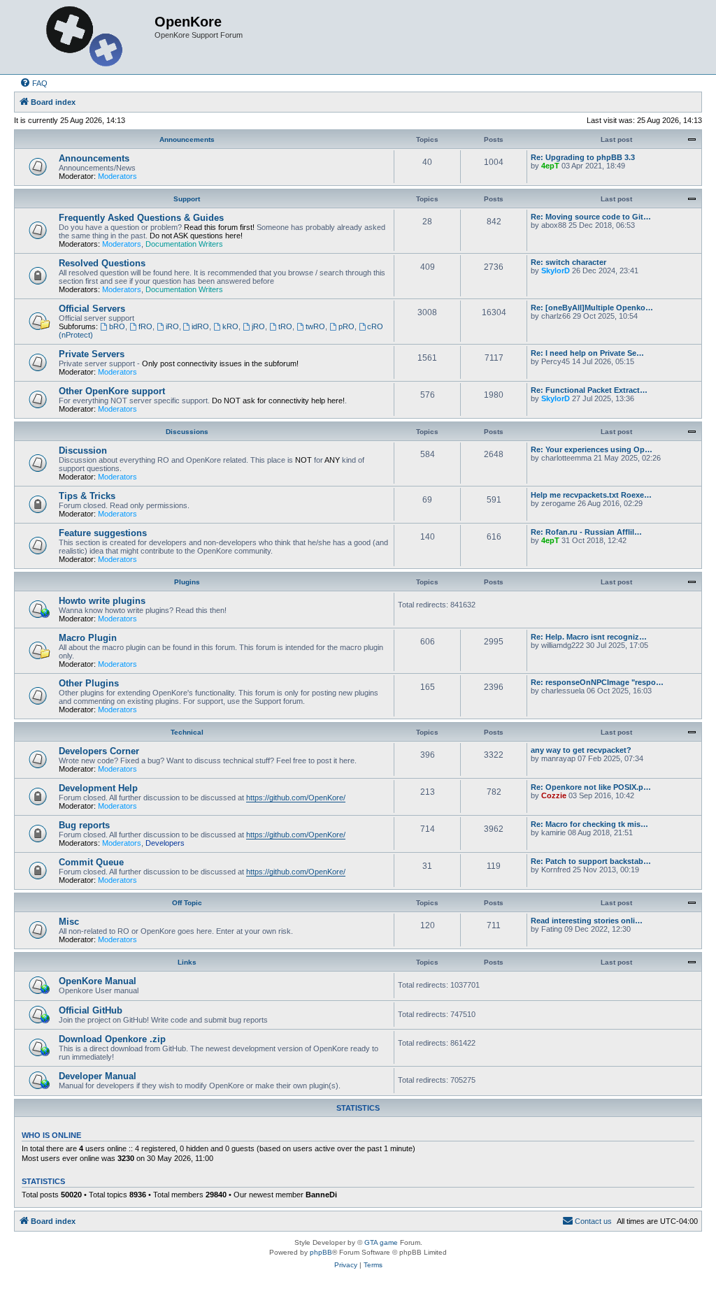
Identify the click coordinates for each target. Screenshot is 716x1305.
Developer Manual (97, 1076)
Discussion (83, 450)
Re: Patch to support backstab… (591, 861)
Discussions (187, 431)
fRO (145, 326)
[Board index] (86, 37)
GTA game (381, 1242)
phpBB (321, 1252)
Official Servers (92, 308)
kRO (230, 326)
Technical (187, 732)
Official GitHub (90, 1010)
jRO (258, 326)
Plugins (187, 582)
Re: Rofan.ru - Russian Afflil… (586, 532)
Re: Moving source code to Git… (591, 216)
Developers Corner (99, 751)
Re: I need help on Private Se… (587, 353)
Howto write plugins (102, 601)
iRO (172, 326)
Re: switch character (568, 262)
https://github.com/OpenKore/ (295, 797)
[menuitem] (34, 83)
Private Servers (91, 354)
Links (187, 962)
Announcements (187, 139)
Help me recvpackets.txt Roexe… (591, 495)
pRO (346, 326)
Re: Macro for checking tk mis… (589, 824)
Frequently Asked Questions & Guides (141, 217)
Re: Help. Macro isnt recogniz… (589, 637)
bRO (117, 326)
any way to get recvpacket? (581, 750)
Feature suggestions (103, 533)
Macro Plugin (88, 638)
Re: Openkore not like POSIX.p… (591, 787)
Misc (69, 921)
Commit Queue (91, 862)
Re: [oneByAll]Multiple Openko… (592, 307)
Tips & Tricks (87, 496)
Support (186, 199)
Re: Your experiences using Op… (591, 449)
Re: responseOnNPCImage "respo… (597, 682)
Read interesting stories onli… (587, 920)
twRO (315, 326)
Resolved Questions (102, 263)
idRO (200, 326)
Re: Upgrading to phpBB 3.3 (583, 157)
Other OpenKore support (112, 391)
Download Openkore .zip (112, 1039)
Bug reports (84, 825)
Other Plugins (89, 683)
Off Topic (187, 903)
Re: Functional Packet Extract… (589, 390)
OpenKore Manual (97, 981)
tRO (285, 326)
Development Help (98, 788)
